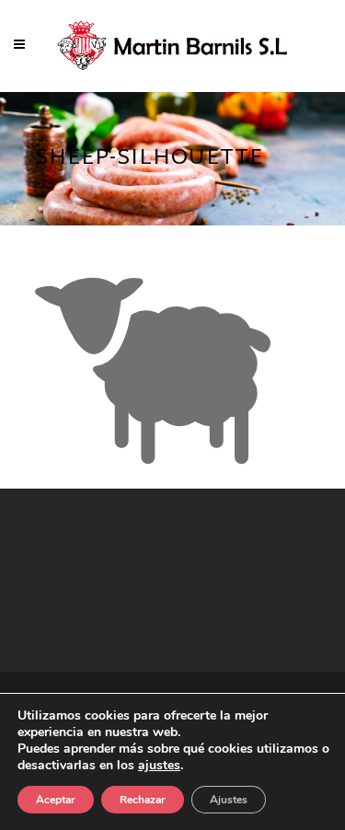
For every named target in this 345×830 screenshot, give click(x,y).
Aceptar (55, 799)
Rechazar (143, 799)
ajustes (159, 765)
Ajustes (228, 799)
